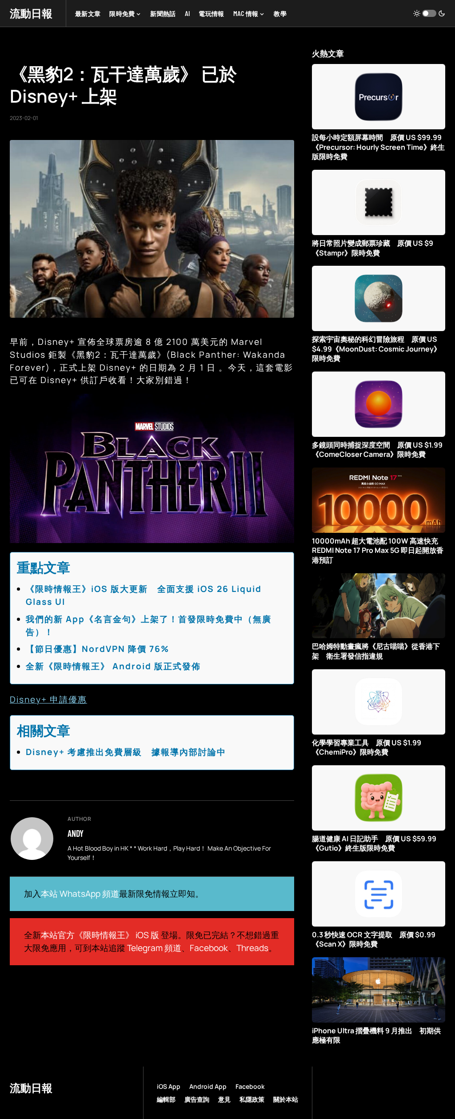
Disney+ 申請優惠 (48, 699)
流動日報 (31, 13)
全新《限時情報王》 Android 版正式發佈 (113, 666)
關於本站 (285, 1099)
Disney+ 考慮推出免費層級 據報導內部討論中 (126, 752)
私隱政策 (251, 1099)
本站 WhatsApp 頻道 (80, 893)
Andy (76, 833)
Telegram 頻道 (154, 948)
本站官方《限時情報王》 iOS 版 (100, 935)
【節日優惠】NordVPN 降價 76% (97, 649)
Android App (208, 1086)
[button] (429, 13)
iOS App (168, 1086)
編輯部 (166, 1099)
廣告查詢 (196, 1099)
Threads (252, 948)
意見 (224, 1099)
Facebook (209, 948)
